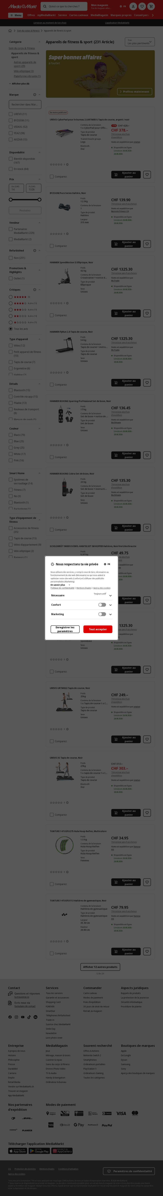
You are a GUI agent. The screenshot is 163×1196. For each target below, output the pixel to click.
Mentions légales (83, 588)
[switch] (102, 605)
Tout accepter (98, 629)
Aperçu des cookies (101, 588)
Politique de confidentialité (62, 588)
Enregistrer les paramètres (65, 629)
